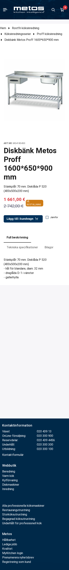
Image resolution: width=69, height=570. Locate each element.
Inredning (8, 489)
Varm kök (8, 476)
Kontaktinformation (17, 425)
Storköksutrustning (14, 514)
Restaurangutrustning (16, 510)
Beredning (8, 471)
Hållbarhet (9, 540)
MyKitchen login (12, 553)
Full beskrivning (17, 237)
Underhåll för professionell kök (22, 523)
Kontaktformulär (13, 455)
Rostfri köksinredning (25, 28)
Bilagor (49, 247)
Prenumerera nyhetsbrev (18, 557)
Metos (7, 534)
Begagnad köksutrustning (18, 519)
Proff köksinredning (49, 34)
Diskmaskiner (10, 484)
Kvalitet (7, 548)
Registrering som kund (16, 562)
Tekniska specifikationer (22, 247)
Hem (3, 28)
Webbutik (9, 465)
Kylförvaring (10, 480)
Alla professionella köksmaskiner (23, 505)
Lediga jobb (9, 544)
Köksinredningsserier (17, 34)
